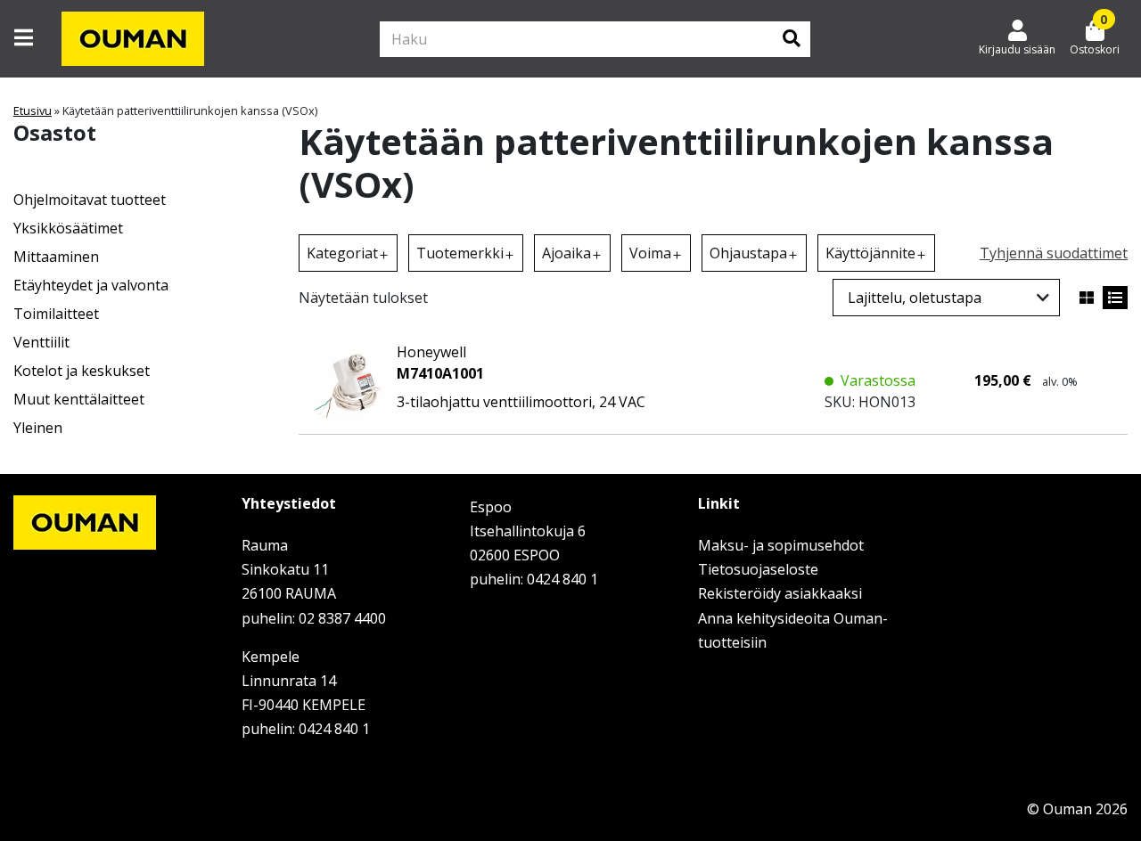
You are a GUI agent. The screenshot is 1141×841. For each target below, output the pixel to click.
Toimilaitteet (56, 313)
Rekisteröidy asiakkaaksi (780, 593)
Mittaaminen (56, 256)
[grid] (1086, 297)
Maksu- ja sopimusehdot (781, 545)
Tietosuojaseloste (758, 569)
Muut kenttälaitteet (78, 399)
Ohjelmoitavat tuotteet (89, 199)
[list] (1115, 297)
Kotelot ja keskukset (81, 370)
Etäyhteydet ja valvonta (90, 285)
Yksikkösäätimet (68, 228)
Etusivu (32, 110)
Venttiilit (41, 342)
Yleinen (37, 427)
